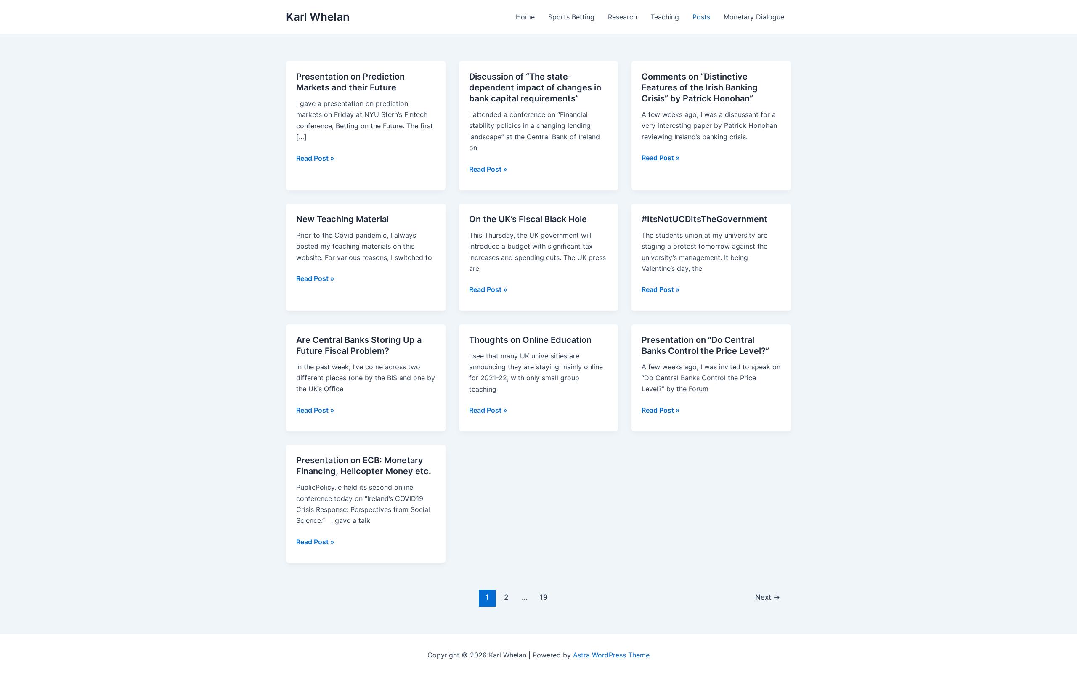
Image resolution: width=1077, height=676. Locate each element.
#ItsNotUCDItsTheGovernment (704, 219)
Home (525, 17)
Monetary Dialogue (754, 17)
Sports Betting (571, 17)
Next (767, 597)
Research (622, 17)
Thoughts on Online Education (530, 340)
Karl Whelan (318, 16)
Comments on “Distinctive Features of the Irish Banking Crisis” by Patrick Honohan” (700, 87)
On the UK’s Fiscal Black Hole (528, 219)
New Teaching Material (342, 219)
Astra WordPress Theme (611, 655)
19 (544, 597)
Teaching (664, 17)
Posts (701, 17)
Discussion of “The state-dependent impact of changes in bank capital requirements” (535, 87)
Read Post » (315, 159)
